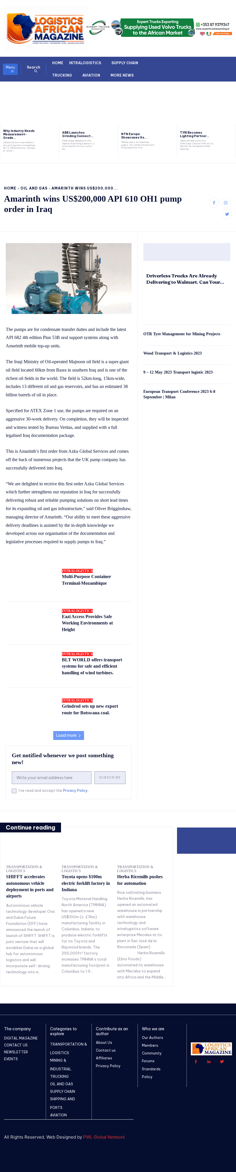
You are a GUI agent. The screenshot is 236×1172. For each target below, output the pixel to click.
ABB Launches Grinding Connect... (77, 134)
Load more (66, 735)
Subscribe (110, 777)
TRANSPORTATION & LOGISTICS (24, 869)
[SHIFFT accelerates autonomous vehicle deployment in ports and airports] (31, 851)
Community (152, 1053)
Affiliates (104, 1058)
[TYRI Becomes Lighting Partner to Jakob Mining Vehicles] (226, 140)
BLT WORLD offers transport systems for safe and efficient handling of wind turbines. (92, 666)
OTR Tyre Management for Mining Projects (181, 334)
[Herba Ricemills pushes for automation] (142, 851)
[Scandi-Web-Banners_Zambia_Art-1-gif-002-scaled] (180, 98)
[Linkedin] (209, 1062)
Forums (148, 1061)
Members (150, 1045)
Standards (151, 1069)
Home (10, 188)
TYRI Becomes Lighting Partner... (194, 134)
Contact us (106, 1050)
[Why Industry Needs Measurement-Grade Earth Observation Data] (49, 140)
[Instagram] (225, 203)
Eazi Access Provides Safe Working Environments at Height (87, 623)
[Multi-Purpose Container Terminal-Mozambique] (31, 579)
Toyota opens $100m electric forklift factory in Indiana (86, 883)
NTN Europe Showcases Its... (134, 135)
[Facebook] (214, 203)
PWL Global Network (104, 1137)
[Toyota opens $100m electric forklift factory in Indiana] (86, 851)
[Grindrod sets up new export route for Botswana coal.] (31, 709)
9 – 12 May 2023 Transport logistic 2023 (178, 372)
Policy (147, 1077)
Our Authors (152, 1037)
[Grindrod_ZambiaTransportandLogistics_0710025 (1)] (56, 98)
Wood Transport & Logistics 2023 (172, 353)
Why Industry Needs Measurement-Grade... (19, 134)
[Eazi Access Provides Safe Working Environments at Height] (31, 622)
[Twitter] (227, 214)
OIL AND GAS (33, 188)
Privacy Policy (75, 790)
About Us (104, 1042)
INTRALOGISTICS (77, 571)
